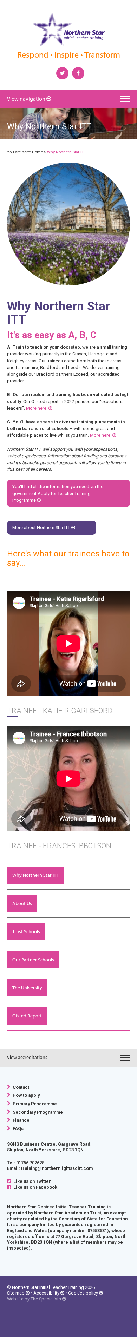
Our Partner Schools (33, 959)
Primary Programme (34, 1103)
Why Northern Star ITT (35, 875)
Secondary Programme (37, 1112)
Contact (20, 1087)
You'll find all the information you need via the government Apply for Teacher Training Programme (57, 493)
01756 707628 (30, 1162)
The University (27, 987)
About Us (22, 903)
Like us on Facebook (34, 1187)
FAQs (17, 1128)
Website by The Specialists (34, 1299)
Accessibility (46, 1293)
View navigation (26, 98)
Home (37, 152)
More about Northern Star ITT (41, 527)
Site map (16, 1293)
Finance (20, 1120)
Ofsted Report (27, 1016)
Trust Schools (26, 931)
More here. (37, 408)
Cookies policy (83, 1293)
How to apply (25, 1095)
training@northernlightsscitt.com (57, 1168)
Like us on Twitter (31, 1181)
